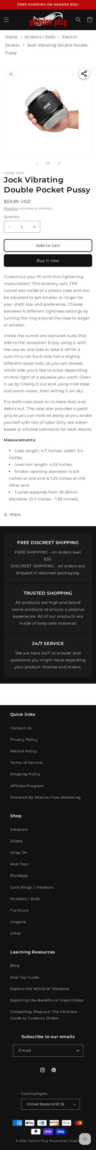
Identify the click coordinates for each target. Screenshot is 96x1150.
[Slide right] (59, 163)
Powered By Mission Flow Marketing (45, 797)
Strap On (18, 852)
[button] (6, 19)
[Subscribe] (77, 1051)
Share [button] (15, 514)
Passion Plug (38, 1141)
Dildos (16, 841)
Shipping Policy (25, 774)
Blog (14, 965)
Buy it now (48, 260)
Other (16, 933)
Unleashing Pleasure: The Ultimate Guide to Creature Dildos (43, 1014)
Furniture (19, 910)
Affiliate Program (27, 786)
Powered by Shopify (65, 1141)
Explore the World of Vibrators (39, 988)
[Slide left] (36, 163)
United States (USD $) (45, 1104)
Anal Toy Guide (24, 977)
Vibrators (19, 829)
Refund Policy (23, 751)
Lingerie (18, 921)
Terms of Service (26, 762)
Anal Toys (19, 864)
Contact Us (21, 728)
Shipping (10, 208)
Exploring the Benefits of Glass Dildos (47, 1000)
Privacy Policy (24, 739)
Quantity (11, 217)
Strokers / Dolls (40, 36)
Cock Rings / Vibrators (32, 887)
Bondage (19, 875)
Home (11, 36)
